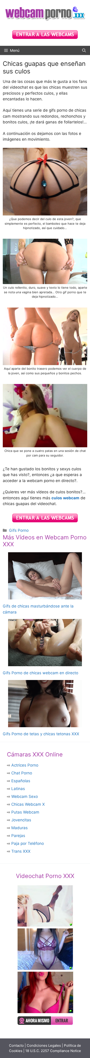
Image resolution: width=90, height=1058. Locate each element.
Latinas (18, 788)
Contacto (16, 1045)
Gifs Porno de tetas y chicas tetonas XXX (41, 734)
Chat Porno (21, 773)
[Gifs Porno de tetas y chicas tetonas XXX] (45, 724)
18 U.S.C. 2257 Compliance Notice (53, 1051)
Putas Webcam (25, 812)
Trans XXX (20, 851)
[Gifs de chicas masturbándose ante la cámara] (45, 596)
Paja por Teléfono (27, 843)
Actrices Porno (24, 765)
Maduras (19, 827)
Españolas (20, 781)
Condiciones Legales (44, 1045)
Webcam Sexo (24, 796)
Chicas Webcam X (28, 804)
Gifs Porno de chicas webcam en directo (40, 673)
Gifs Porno (19, 530)
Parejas (18, 835)
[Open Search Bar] (84, 50)
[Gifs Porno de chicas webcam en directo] (45, 663)
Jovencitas (21, 820)
